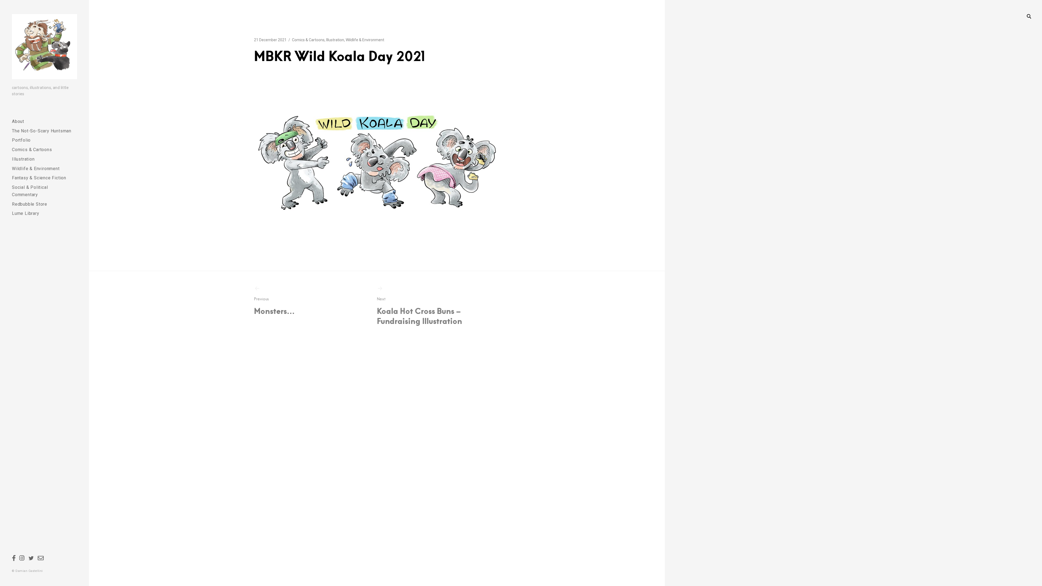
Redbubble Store (29, 204)
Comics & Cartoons (32, 149)
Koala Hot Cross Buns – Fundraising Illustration (419, 311)
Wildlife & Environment (36, 168)
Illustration (23, 159)
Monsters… (274, 306)
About (18, 121)
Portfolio (21, 140)
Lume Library (25, 213)
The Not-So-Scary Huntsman (41, 130)
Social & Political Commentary (30, 191)
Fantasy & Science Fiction (39, 177)
